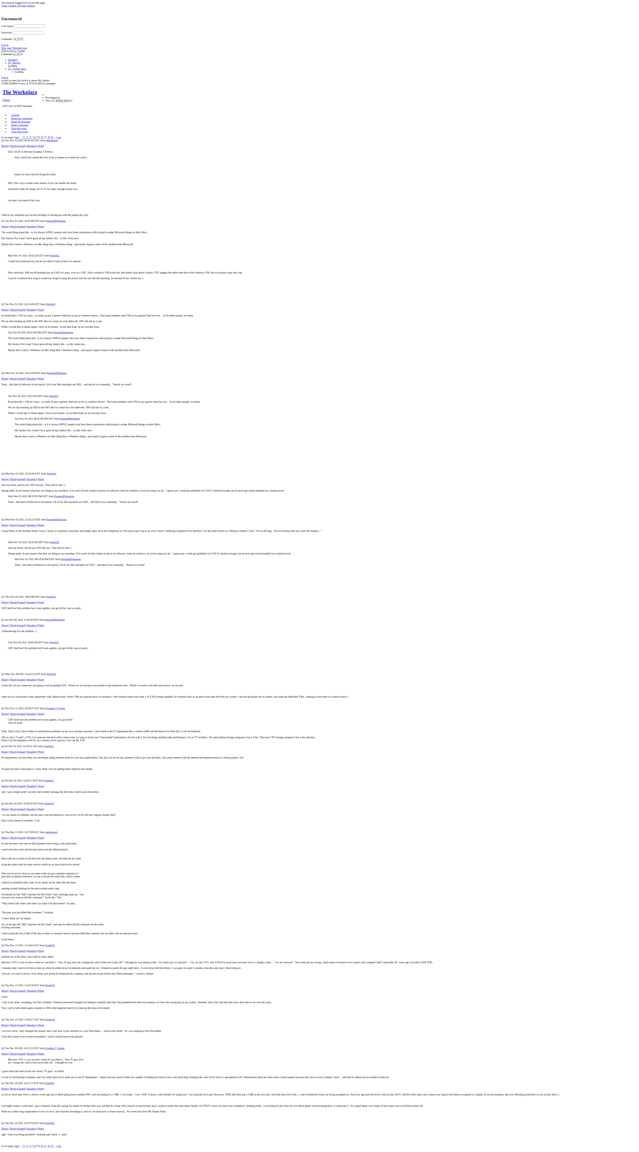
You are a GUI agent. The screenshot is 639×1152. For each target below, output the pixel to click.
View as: (49, 100)
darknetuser (52, 140)
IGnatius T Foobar (55, 708)
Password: (6, 32)
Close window (9, 5)
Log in (4, 45)
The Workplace (19, 92)
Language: (6, 38)
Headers (31, 146)
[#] (2, 140)
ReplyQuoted (18, 146)
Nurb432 (54, 255)
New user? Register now (14, 48)
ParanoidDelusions (56, 221)
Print (40, 146)
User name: (7, 26)
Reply (5, 146)
